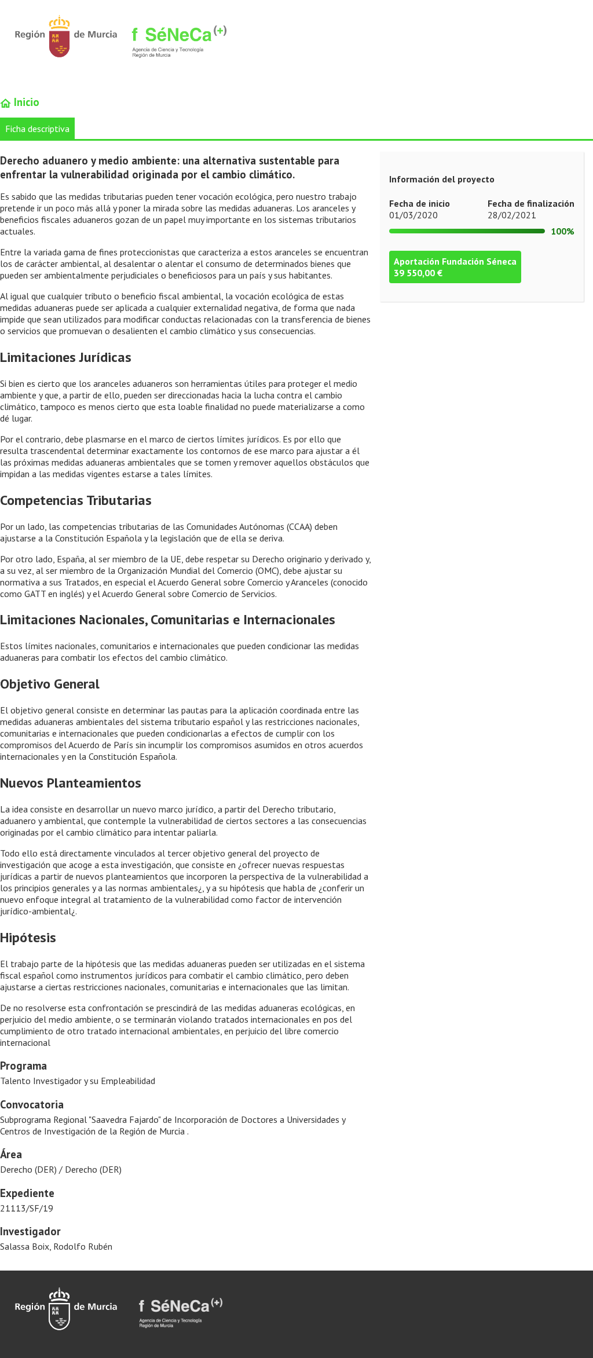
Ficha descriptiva (37, 128)
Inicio (25, 102)
